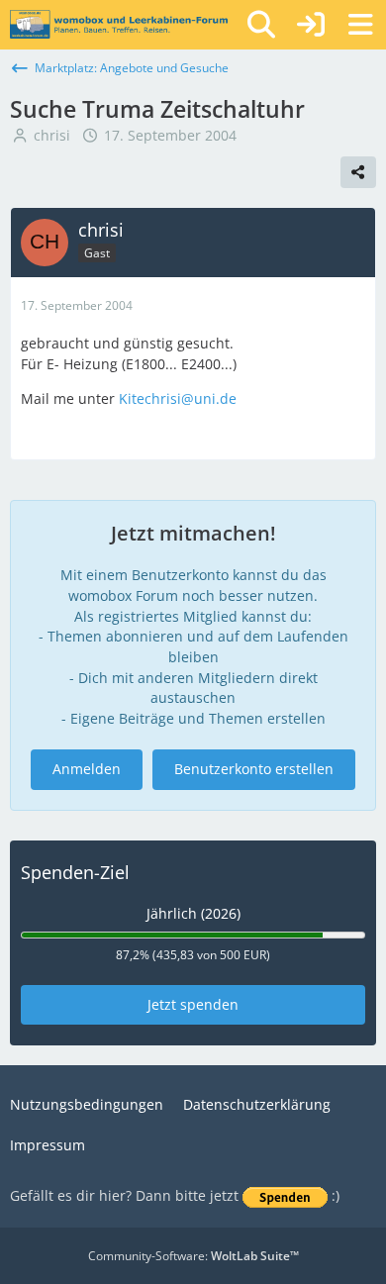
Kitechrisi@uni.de (178, 398)
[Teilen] (358, 172)
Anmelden (86, 768)
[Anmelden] (311, 24)
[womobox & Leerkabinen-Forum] (119, 25)
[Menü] (360, 25)
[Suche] (261, 25)
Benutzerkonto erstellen (254, 768)
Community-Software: (193, 1255)
